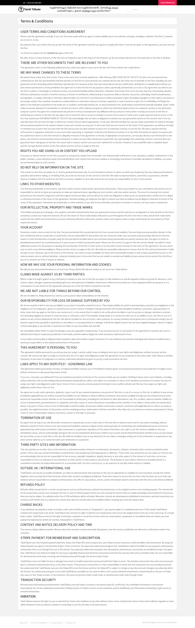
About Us (23, 623)
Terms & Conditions (39, 623)
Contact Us (70, 623)
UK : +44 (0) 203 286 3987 (32, 3)
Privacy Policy (57, 623)
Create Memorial (167, 2)
